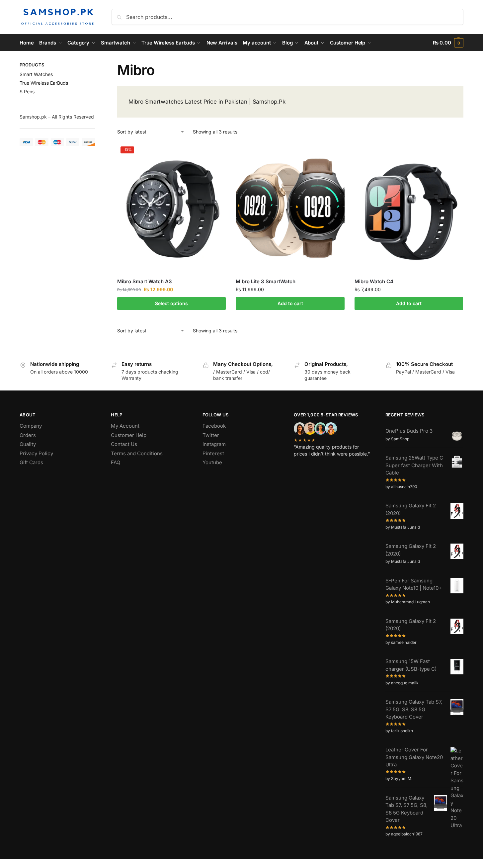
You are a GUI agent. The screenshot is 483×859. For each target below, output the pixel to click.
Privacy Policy (36, 453)
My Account (125, 426)
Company (31, 426)
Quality (28, 444)
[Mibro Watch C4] (409, 208)
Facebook (214, 426)
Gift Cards (31, 462)
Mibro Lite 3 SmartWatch (265, 281)
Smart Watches (36, 74)
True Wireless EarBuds (44, 83)
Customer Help (128, 435)
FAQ (115, 462)
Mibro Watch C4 (374, 281)
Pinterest (213, 453)
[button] (448, 42)
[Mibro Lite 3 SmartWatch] (290, 208)
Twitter (210, 435)
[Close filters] (97, 65)
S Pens (27, 91)
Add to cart (290, 303)
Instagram (214, 444)
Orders (28, 435)
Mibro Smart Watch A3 (144, 281)
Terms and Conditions (137, 453)
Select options (171, 303)
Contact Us (124, 444)
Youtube (212, 462)
